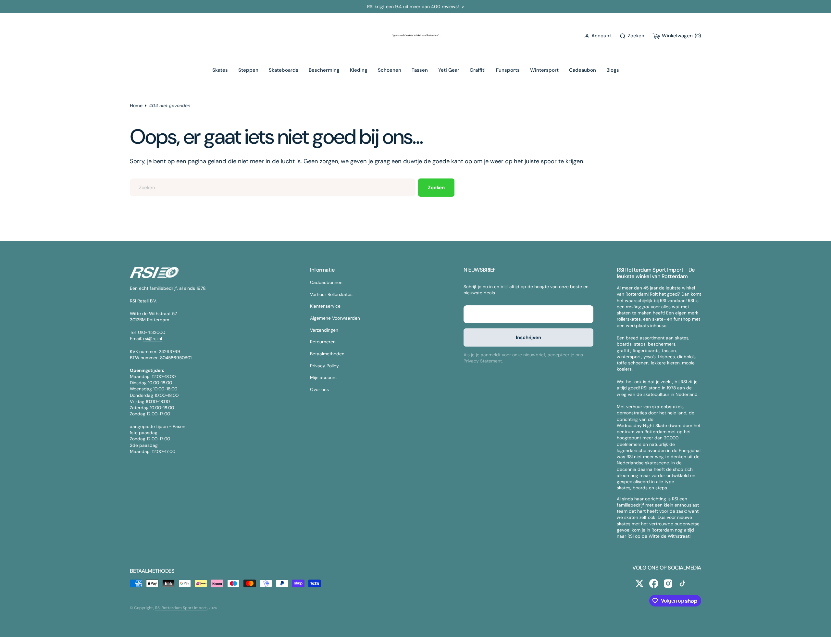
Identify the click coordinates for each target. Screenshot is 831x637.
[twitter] (639, 583)
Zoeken (436, 187)
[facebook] (654, 583)
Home (136, 105)
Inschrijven (528, 337)
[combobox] (273, 187)
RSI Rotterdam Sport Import (181, 607)
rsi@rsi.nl (152, 338)
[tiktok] (682, 583)
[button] (597, 35)
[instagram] (668, 583)
